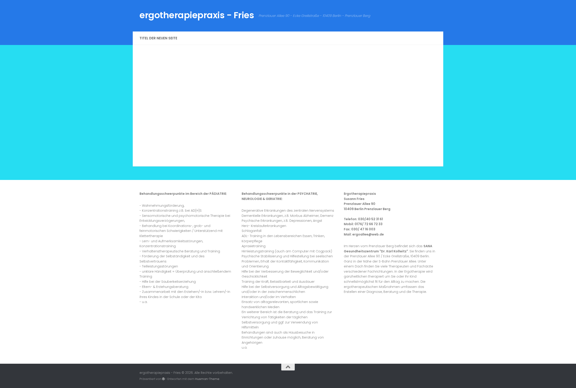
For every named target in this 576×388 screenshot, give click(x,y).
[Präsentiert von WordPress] (163, 379)
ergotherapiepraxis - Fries (197, 15)
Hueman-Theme (207, 379)
